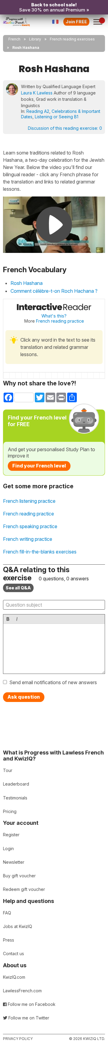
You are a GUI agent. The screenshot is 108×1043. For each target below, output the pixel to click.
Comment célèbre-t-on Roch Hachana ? (54, 291)
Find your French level (39, 466)
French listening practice (29, 501)
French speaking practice (30, 526)
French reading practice (60, 321)
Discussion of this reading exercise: (65, 128)
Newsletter (13, 862)
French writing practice (27, 539)
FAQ (7, 912)
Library (35, 39)
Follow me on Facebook (31, 1004)
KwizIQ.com (14, 977)
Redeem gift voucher (24, 889)
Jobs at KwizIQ (17, 926)
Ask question (24, 697)
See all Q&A (18, 587)
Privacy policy (18, 1038)
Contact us (13, 953)
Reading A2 (37, 111)
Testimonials (15, 797)
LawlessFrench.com (22, 990)
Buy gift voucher (19, 875)
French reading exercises (72, 39)
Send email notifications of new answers (53, 682)
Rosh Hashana (26, 283)
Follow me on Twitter (28, 1017)
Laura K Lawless (36, 92)
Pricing (9, 811)
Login (8, 848)
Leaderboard (16, 783)
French (14, 39)
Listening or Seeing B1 (56, 116)
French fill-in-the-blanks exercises (39, 552)
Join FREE (76, 21)
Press (8, 940)
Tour (7, 770)
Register (11, 834)
